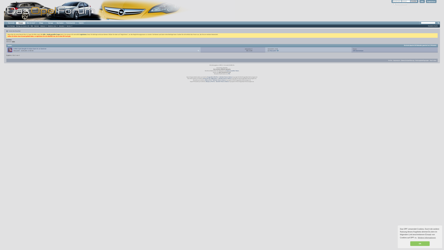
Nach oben (433, 60)
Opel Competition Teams (232, 71)
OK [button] (420, 244)
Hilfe (422, 1)
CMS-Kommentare (358, 51)
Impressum (396, 60)
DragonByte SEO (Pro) (212, 77)
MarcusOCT (16, 51)
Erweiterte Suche (433, 26)
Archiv (390, 60)
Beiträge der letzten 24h (22, 26)
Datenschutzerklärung (407, 60)
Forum (21, 23)
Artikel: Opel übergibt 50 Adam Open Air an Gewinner (29, 49)
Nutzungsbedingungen (422, 60)
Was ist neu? (31, 23)
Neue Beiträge (11, 26)
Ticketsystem (70, 23)
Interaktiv (61, 26)
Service (69, 26)
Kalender (36, 26)
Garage (50, 23)
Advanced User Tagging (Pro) (210, 78)
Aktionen (42, 26)
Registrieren (431, 1)
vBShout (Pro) (208, 80)
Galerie (81, 23)
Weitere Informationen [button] (427, 238)
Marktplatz (60, 23)
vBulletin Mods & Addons (225, 77)
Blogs (41, 23)
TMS (229, 74)
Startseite (11, 23)
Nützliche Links (52, 26)
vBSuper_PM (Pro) (210, 81)
